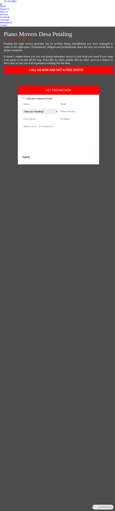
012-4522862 (10, 1)
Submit (26, 157)
